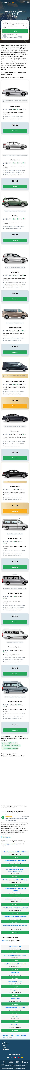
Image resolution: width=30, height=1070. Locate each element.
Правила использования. (20, 1068)
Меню (28, 2)
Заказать (15, 131)
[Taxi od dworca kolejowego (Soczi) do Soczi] (8, 1058)
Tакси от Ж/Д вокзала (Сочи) (9, 844)
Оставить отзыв (6, 837)
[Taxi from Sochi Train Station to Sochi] (11, 1058)
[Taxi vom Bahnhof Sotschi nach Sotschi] (18, 1058)
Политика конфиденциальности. (7, 1068)
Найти (15, 31)
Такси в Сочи (4, 940)
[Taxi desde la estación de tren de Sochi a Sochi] (22, 1058)
